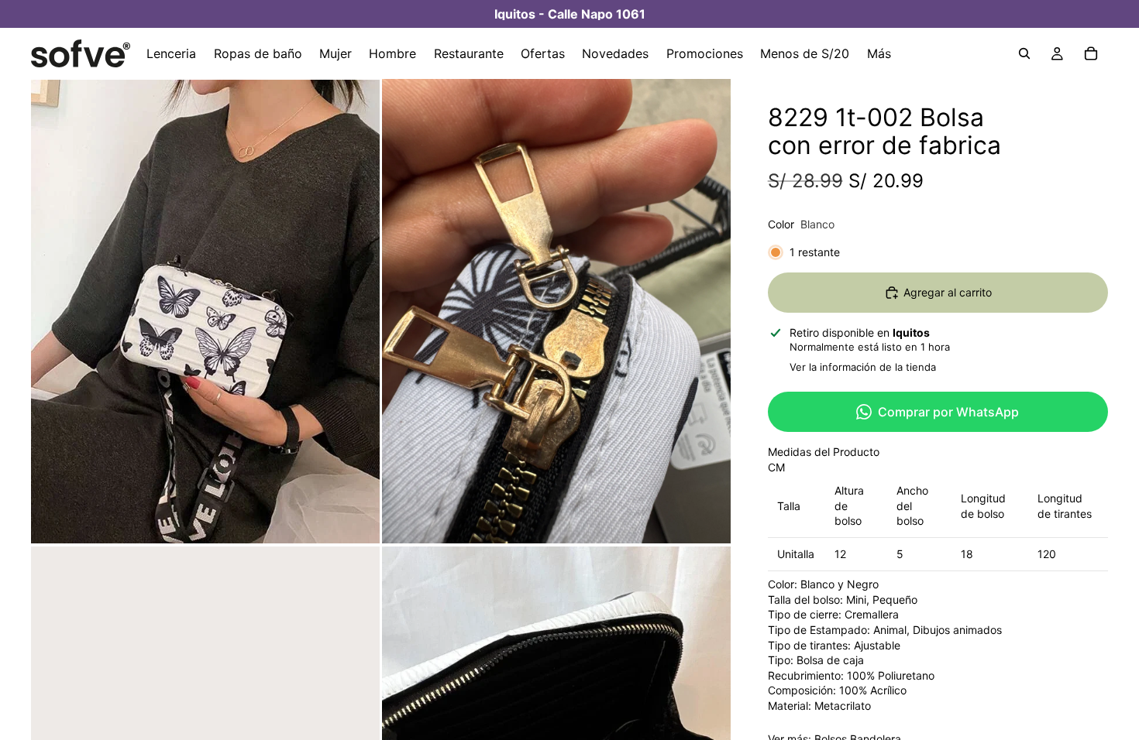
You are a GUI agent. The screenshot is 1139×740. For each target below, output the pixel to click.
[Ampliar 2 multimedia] (556, 311)
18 (967, 553)
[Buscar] (1024, 53)
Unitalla (795, 553)
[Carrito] (1091, 53)
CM (776, 467)
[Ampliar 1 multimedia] (205, 311)
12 (840, 553)
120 (1046, 553)
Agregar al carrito (947, 292)
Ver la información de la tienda (863, 367)
